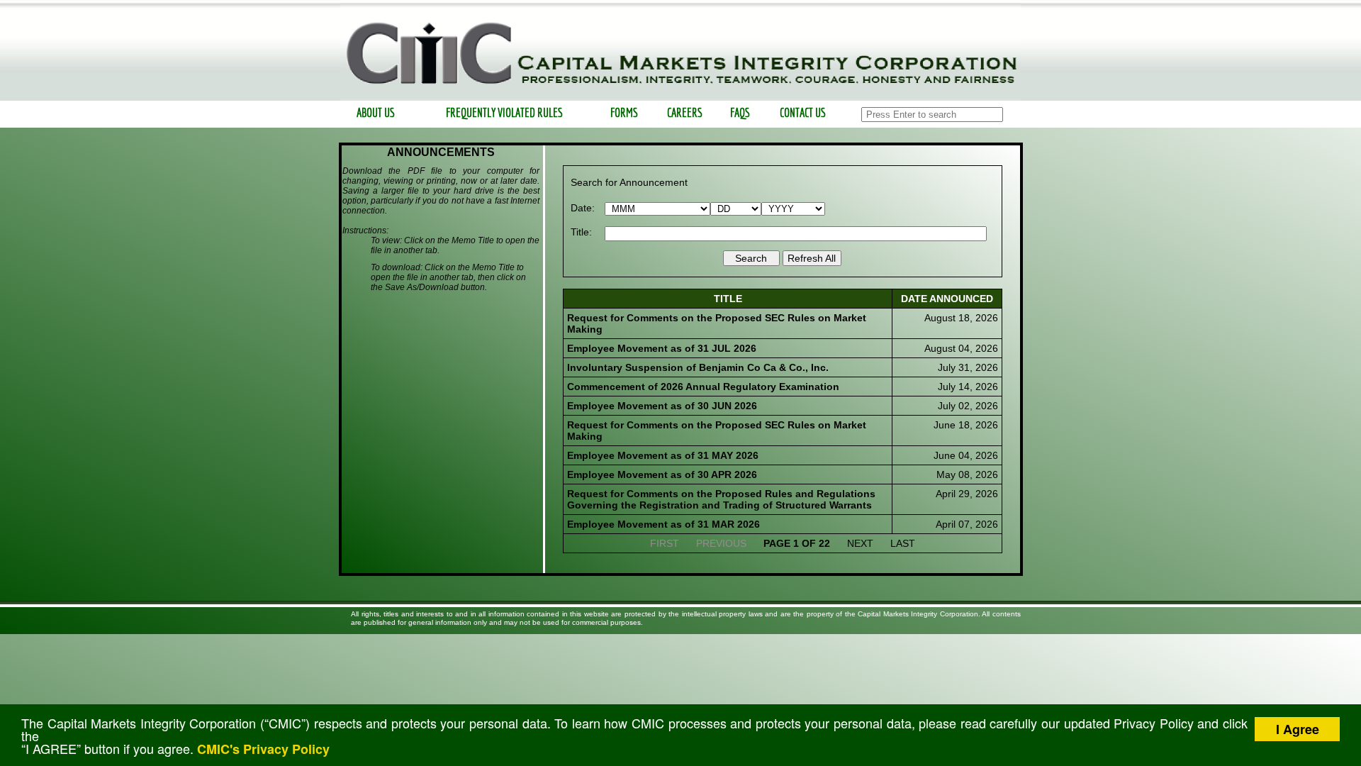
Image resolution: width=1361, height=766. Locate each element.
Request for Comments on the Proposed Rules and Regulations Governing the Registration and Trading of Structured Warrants (721, 499)
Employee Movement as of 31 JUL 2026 (661, 348)
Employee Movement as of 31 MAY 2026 (662, 455)
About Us (376, 113)
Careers (684, 113)
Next (860, 543)
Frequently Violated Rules (503, 113)
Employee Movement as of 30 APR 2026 (662, 474)
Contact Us (803, 113)
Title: (581, 232)
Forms (624, 113)
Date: (583, 207)
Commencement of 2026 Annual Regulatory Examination (703, 386)
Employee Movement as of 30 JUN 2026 (662, 405)
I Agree (1297, 729)
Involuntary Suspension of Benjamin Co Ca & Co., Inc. (698, 367)
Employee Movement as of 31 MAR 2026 (663, 524)
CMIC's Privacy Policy (263, 749)
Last (902, 543)
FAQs (740, 113)
